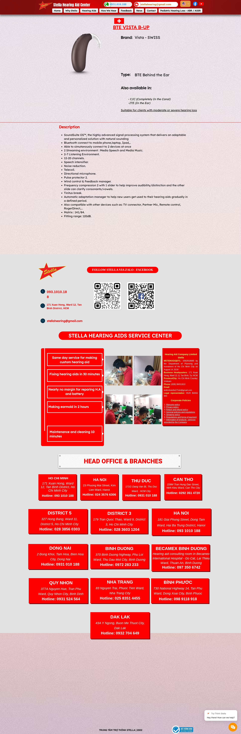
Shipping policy (173, 415)
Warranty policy (173, 405)
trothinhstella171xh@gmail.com (178, 390)
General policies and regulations (180, 412)
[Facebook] (195, 4)
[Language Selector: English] (185, 4)
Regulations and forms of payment (181, 417)
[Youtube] (201, 4)
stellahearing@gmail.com (64, 321)
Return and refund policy (177, 410)
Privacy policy (172, 407)
